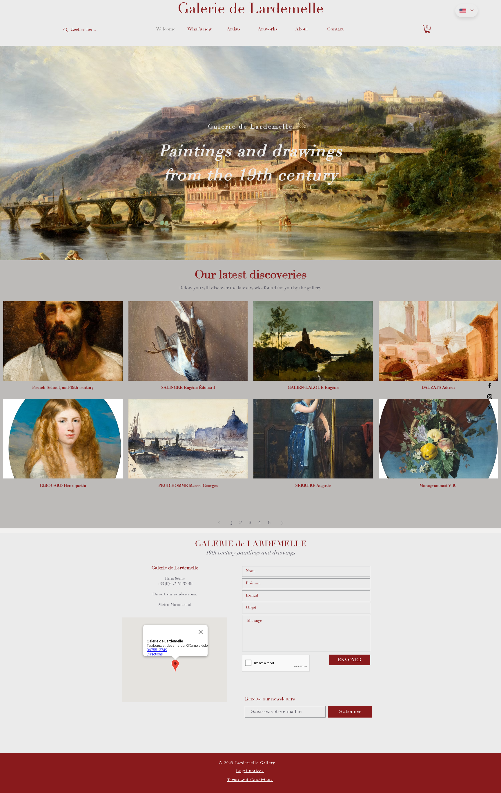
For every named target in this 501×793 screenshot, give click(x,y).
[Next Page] (282, 522)
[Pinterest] (490, 408)
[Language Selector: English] (466, 10)
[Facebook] (490, 385)
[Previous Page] (219, 522)
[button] (234, 29)
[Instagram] (490, 396)
